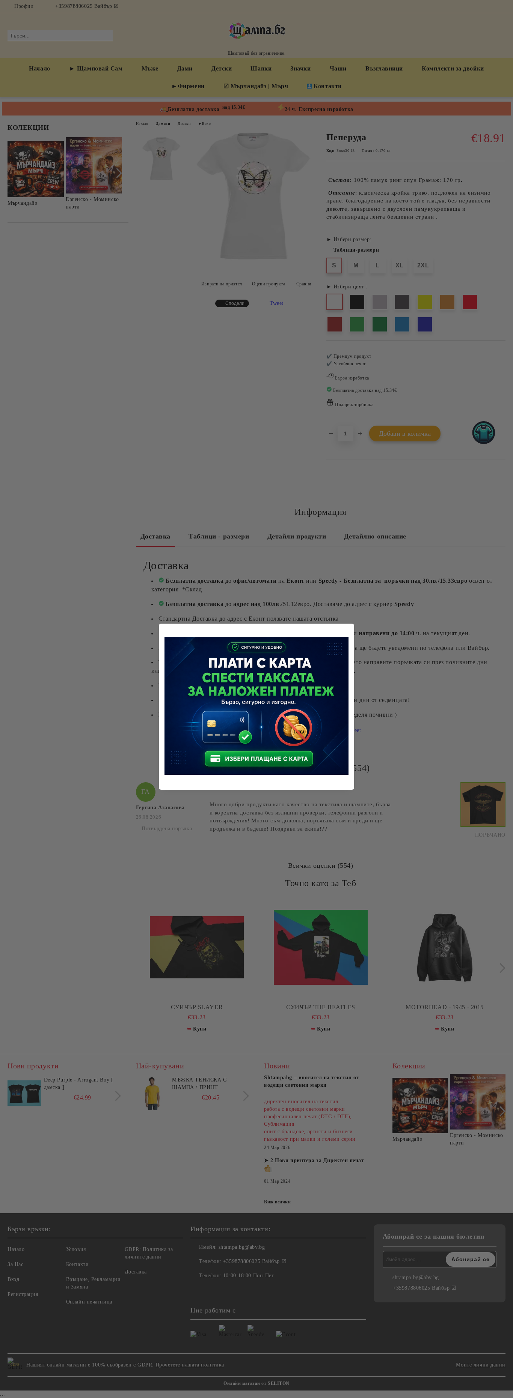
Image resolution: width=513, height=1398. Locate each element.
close (349, 628)
